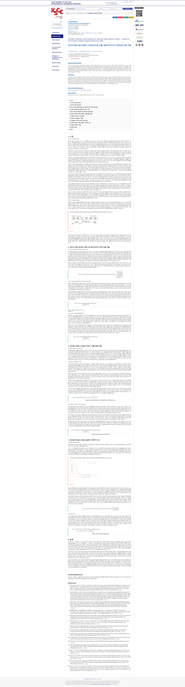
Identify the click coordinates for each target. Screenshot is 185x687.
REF (132, 17)
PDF (121, 17)
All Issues (73, 13)
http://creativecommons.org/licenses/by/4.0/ (100, 684)
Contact (130, 1)
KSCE (126, 1)
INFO (126, 17)
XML (116, 17)
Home (67, 13)
